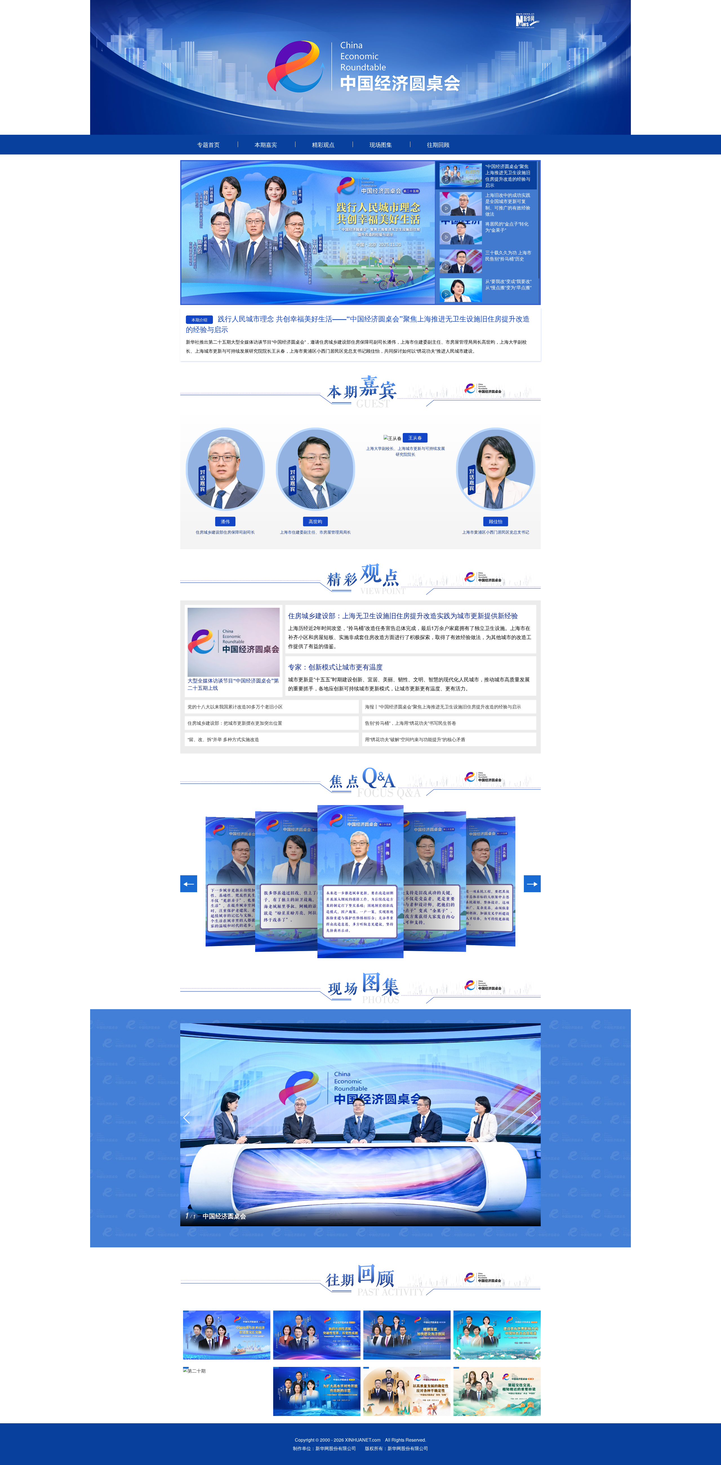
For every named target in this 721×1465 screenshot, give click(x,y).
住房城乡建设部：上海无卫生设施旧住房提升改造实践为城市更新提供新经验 (403, 615)
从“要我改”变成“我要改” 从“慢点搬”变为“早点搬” (508, 284)
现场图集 (381, 144)
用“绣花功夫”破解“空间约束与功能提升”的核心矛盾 (415, 739)
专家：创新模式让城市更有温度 (335, 666)
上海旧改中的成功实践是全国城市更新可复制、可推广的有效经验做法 (507, 204)
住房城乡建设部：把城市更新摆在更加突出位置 (235, 723)
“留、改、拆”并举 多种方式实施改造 (223, 739)
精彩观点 (323, 144)
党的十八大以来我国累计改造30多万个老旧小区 (235, 706)
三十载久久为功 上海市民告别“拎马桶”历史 (508, 255)
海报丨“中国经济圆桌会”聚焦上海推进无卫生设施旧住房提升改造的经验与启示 (443, 706)
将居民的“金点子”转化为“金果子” (507, 226)
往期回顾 (438, 144)
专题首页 (208, 144)
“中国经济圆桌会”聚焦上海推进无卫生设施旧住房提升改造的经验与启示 (507, 175)
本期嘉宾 (266, 144)
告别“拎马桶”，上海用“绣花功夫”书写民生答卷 (410, 723)
